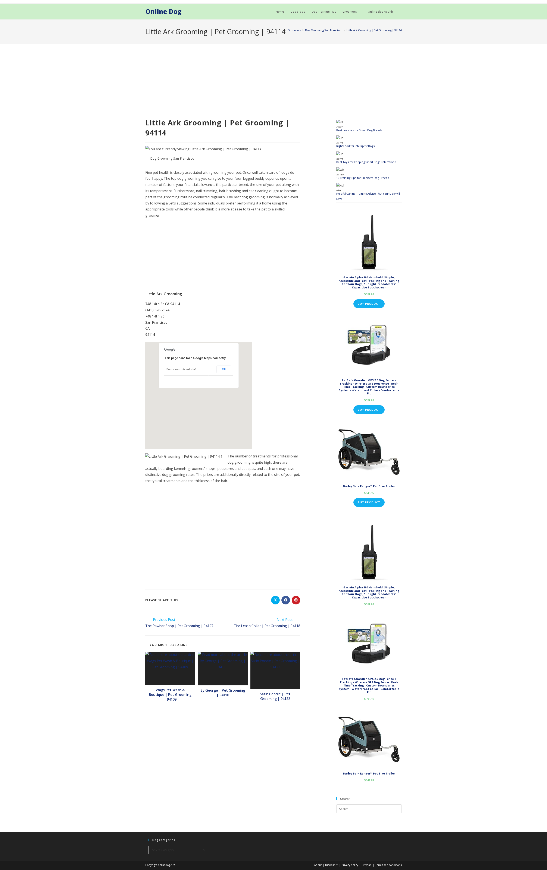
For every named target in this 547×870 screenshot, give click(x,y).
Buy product (369, 304)
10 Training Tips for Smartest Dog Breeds (362, 178)
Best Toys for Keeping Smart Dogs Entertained (366, 162)
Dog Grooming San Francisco (172, 158)
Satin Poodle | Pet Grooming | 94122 (275, 696)
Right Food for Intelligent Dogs (355, 146)
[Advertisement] (222, 86)
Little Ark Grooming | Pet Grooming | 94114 (374, 30)
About (318, 865)
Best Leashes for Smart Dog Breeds (359, 130)
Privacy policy (350, 865)
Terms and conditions (388, 865)
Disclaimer (331, 865)
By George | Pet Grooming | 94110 (222, 692)
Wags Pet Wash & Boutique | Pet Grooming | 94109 (170, 695)
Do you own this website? (181, 369)
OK (224, 369)
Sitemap (367, 865)
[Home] (282, 30)
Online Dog (163, 11)
